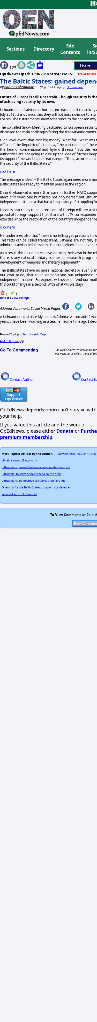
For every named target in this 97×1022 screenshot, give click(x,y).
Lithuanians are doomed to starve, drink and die (33, 480)
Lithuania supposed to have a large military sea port (36, 467)
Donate (64, 431)
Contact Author (22, 379)
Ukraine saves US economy (19, 460)
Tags (40, 334)
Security (27, 334)
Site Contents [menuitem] (70, 49)
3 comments (75, 87)
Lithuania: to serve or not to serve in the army (31, 474)
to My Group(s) (12, 341)
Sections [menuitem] (15, 49)
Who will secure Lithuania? (19, 494)
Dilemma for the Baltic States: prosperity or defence (36, 487)
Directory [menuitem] (43, 49)
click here (7, 171)
